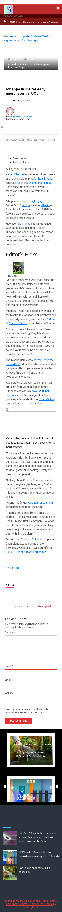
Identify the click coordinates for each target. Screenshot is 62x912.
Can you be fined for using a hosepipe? (31, 744)
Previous (4, 786)
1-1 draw (49, 319)
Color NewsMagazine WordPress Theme (29, 903)
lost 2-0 (23, 552)
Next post (44, 606)
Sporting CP (38, 552)
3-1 (34, 539)
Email (9, 679)
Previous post (20, 606)
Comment (11, 632)
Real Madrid (45, 178)
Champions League (39, 182)
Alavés (45, 205)
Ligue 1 (10, 552)
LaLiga (26, 205)
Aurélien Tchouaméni (40, 502)
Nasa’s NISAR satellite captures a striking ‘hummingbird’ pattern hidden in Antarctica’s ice (37, 836)
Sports (10, 585)
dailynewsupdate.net (20, 116)
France (26, 223)
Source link (12, 568)
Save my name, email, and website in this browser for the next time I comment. (27, 711)
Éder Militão (46, 399)
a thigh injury (35, 201)
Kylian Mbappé (15, 174)
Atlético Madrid (18, 323)
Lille (17, 182)
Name (9, 666)
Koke (35, 391)
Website (9, 693)
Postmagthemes (31, 907)
